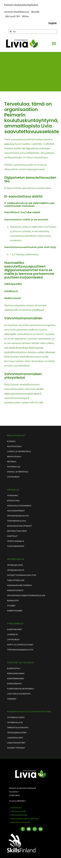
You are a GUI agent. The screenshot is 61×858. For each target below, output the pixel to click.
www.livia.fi (10, 143)
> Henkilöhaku (15, 807)
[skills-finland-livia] (21, 834)
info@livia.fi (11, 291)
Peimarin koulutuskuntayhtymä (21, 4)
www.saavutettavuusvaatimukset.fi (22, 393)
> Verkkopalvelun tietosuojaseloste (24, 818)
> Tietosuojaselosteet (18, 815)
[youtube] (28, 829)
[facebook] (22, 829)
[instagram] (34, 829)
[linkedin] (40, 829)
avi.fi (26, 398)
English (53, 23)
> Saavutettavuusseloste (19, 822)
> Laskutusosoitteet (17, 811)
